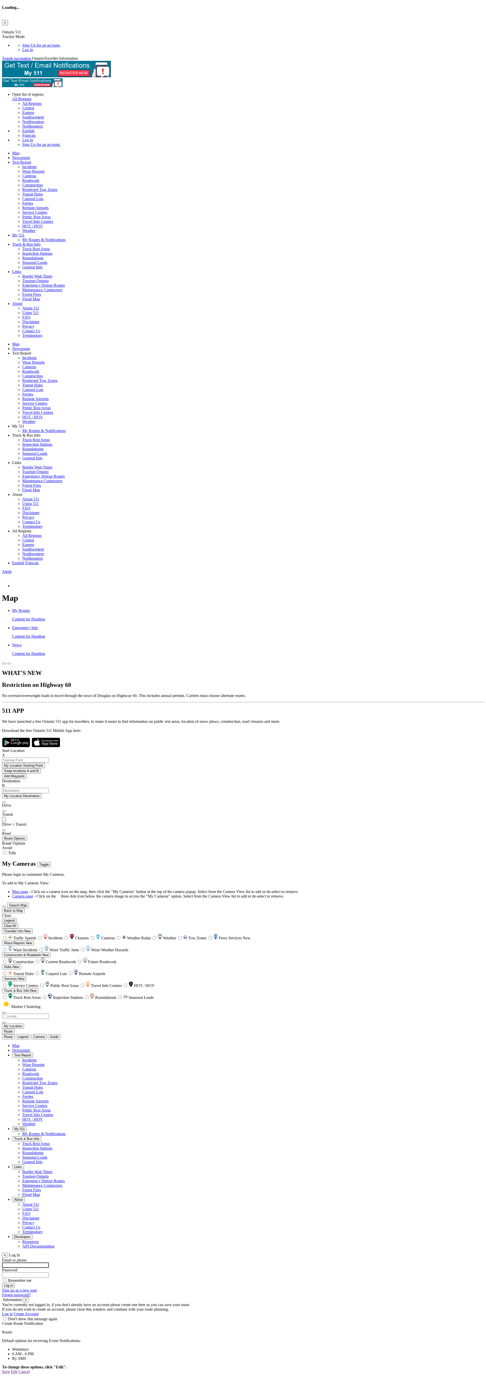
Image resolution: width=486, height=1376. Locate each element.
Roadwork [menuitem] (30, 180)
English (28, 131)
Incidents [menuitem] (29, 167)
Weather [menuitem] (28, 230)
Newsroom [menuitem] (21, 158)
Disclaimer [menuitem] (30, 322)
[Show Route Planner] (4, 906)
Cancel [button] (24, 1371)
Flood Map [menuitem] (31, 299)
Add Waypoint (14, 776)
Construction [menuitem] (32, 185)
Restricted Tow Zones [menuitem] (39, 189)
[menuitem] (253, 45)
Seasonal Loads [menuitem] (34, 262)
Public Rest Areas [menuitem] (36, 217)
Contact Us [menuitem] (31, 331)
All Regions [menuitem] (32, 103)
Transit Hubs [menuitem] (32, 194)
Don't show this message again (32, 1319)
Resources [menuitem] (30, 1241)
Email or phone (14, 1260)
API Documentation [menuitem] (38, 1246)
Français (29, 135)
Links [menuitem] (16, 271)
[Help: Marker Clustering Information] (4, 1012)
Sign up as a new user (19, 1290)
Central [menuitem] (28, 108)
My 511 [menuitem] (18, 235)
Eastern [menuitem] (28, 112)
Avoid (7, 848)
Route (8, 1031)
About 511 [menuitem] (30, 308)
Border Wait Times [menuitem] (37, 276)
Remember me (19, 1280)
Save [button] (6, 1371)
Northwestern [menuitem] (33, 122)
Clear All (10, 926)
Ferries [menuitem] (27, 203)
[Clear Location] (4, 1022)
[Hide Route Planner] (9, 663)
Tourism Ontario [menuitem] (35, 281)
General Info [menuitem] (32, 267)
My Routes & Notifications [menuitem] (44, 240)
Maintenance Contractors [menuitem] (42, 290)
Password (9, 1270)
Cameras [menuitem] (29, 176)
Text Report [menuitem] (21, 162)
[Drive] (4, 802)
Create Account (26, 1314)
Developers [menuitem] (22, 1237)
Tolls (11, 853)
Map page (20, 891)
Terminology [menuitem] (32, 335)
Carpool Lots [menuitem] (32, 199)
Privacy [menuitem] (28, 326)
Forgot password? (16, 1295)
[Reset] (4, 830)
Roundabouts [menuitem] (33, 258)
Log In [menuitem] (27, 50)
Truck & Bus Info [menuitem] (26, 244)
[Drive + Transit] (4, 819)
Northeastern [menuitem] (32, 126)
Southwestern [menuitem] (33, 117)
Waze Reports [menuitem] (33, 171)
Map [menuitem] (15, 153)
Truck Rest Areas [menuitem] (36, 249)
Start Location (13, 750)
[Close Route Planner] (4, 663)
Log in (7, 1314)
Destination (11, 781)
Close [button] (6, 915)
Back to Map (13, 911)
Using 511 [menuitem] (30, 313)
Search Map (18, 905)
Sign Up (41, 45)
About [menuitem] (17, 303)
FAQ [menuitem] (26, 317)
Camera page (22, 896)
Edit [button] (14, 1371)
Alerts (7, 571)
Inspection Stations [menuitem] (37, 253)
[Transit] (4, 811)
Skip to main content (18, 27)
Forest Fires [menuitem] (31, 294)
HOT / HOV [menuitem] (32, 226)
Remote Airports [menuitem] (35, 208)
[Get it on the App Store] (46, 746)
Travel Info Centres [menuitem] (37, 221)
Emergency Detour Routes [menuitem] (43, 285)
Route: (7, 1332)
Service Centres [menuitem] (34, 212)
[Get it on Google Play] (16, 746)
